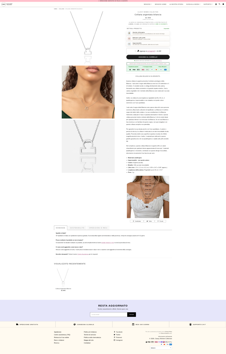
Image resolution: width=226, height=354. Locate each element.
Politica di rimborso (90, 332)
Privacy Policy (168, 331)
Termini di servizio (90, 335)
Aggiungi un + (150, 51)
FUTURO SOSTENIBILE (156, 60)
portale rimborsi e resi (107, 242)
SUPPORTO (207, 4)
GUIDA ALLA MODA (192, 4)
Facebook (119, 332)
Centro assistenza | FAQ (62, 335)
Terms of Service (165, 333)
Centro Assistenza (83, 254)
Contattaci (87, 343)
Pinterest (119, 337)
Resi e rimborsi (59, 340)
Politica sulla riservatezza (92, 337)
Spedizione (57, 332)
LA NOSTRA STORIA (176, 4)
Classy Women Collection (163, 338)
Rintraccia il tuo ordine (61, 337)
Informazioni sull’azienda (165, 336)
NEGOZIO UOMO (160, 4)
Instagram (119, 340)
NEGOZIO (147, 4)
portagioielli (151, 51)
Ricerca (56, 343)
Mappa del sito (88, 340)
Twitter (118, 335)
